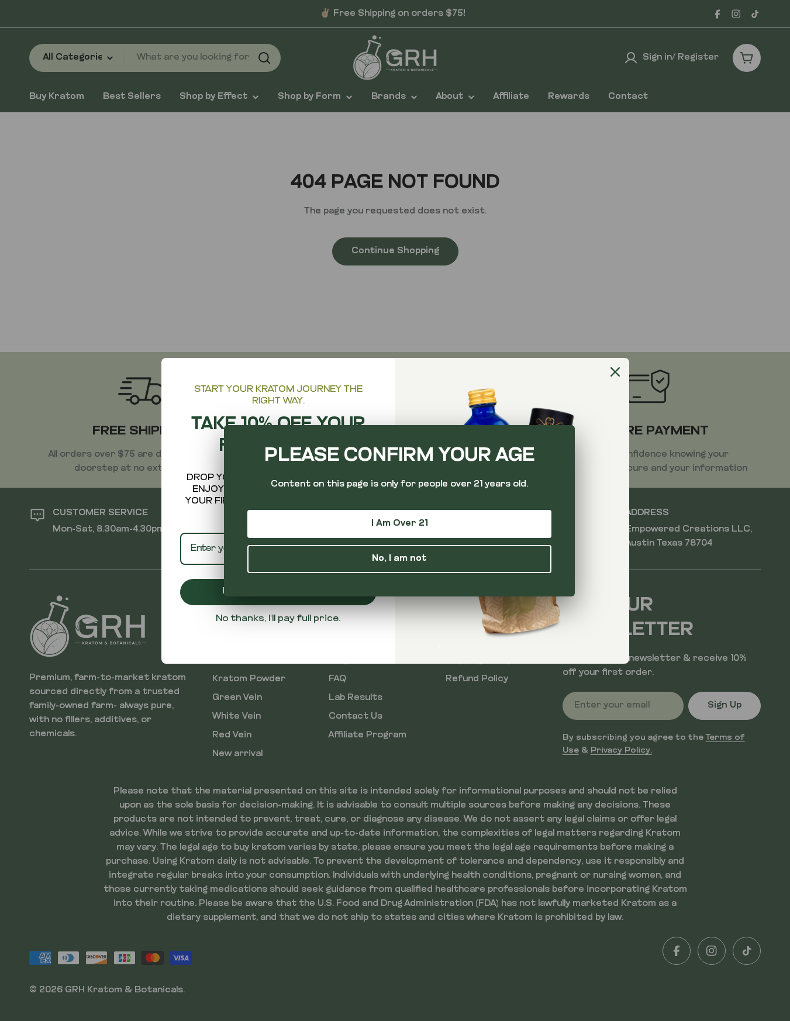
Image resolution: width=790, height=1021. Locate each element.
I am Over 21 (399, 523)
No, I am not (399, 558)
